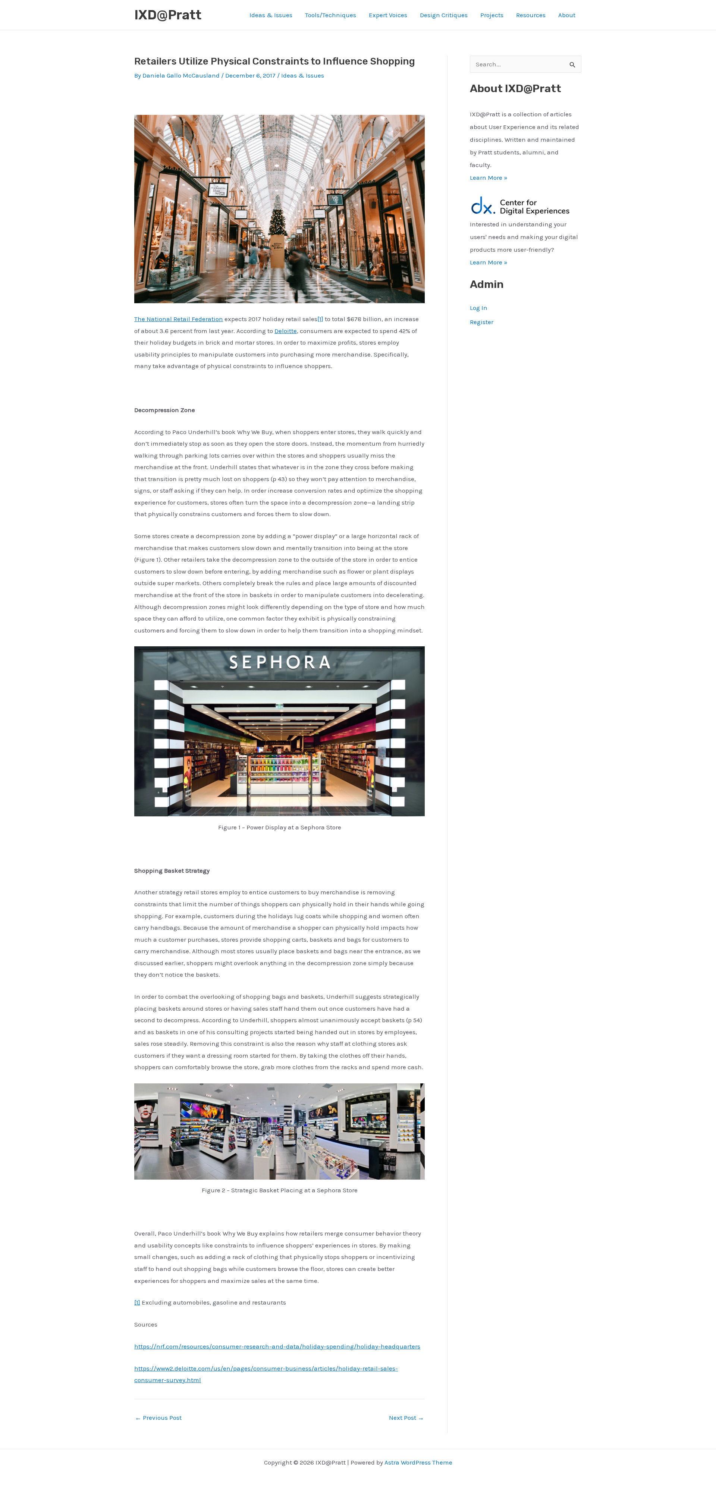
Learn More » (489, 177)
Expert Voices (388, 15)
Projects (491, 15)
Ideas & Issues (270, 15)
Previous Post (158, 1418)
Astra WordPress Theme (418, 1462)
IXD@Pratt (167, 15)
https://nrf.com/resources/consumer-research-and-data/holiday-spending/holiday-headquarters (277, 1346)
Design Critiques (444, 15)
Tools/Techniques (330, 15)
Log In (478, 307)
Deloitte (285, 331)
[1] (320, 319)
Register (481, 322)
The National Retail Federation (178, 319)
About (566, 15)
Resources (531, 15)
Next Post (406, 1418)
